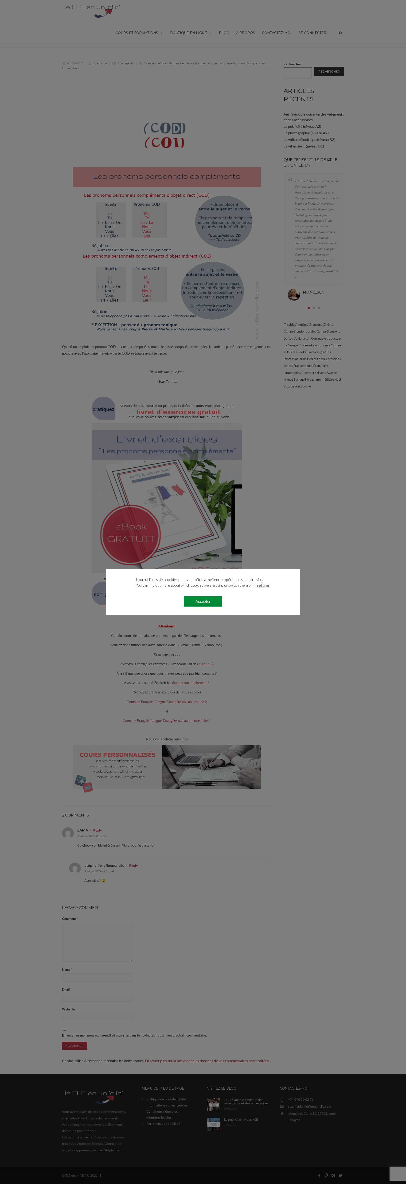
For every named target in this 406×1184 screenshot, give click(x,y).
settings (263, 585)
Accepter (203, 601)
